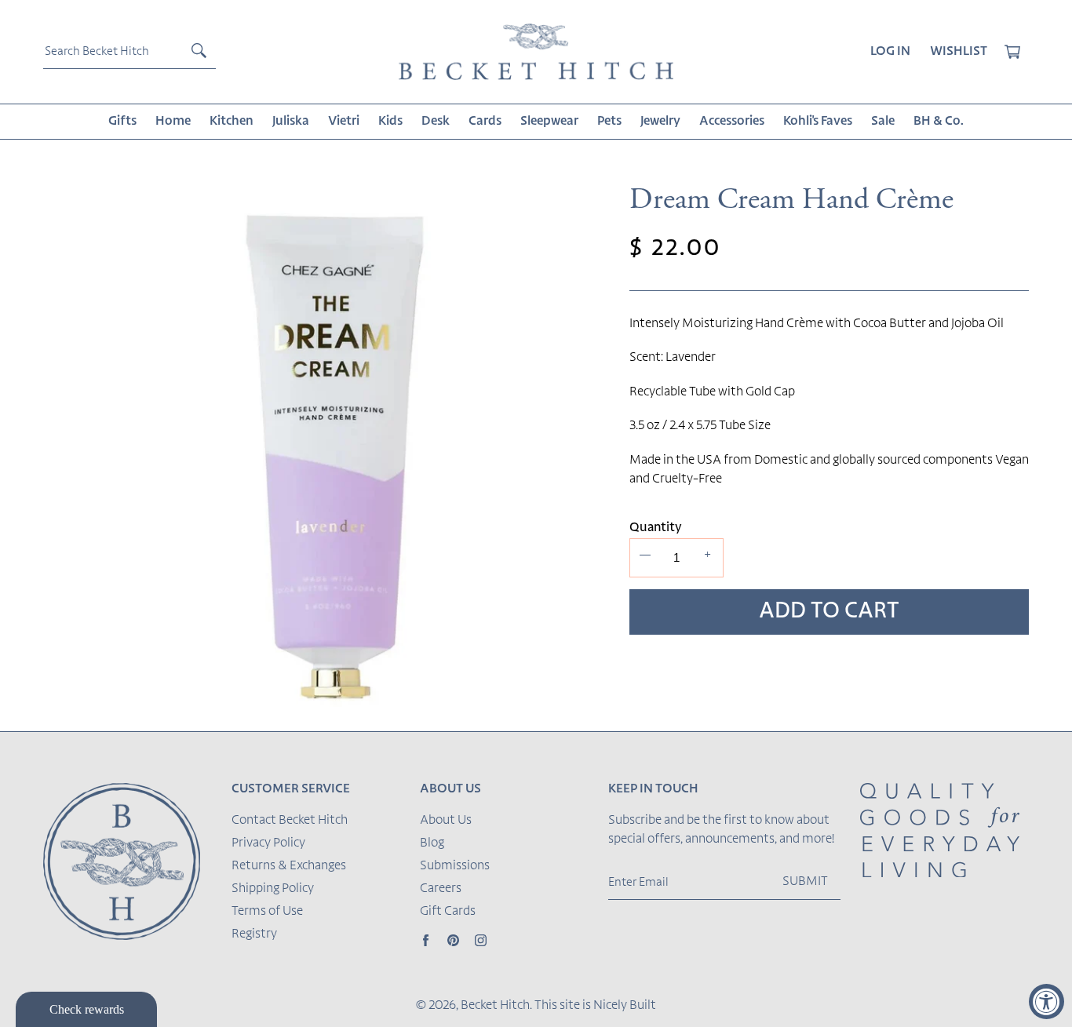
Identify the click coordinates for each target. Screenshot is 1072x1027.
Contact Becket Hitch (290, 820)
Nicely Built (624, 1006)
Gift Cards (448, 911)
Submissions (455, 866)
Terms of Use (267, 911)
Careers (440, 889)
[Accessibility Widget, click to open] (1046, 1001)
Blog (432, 843)
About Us (446, 820)
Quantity (655, 528)
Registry (254, 934)
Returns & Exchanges (289, 866)
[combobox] (129, 52)
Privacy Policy (268, 843)
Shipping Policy (273, 889)
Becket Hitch (495, 1006)
